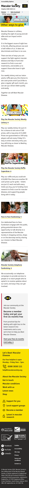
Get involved (15, 12)
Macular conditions (11, 384)
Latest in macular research (14, 415)
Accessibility (18, 448)
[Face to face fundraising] (14, 222)
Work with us (8, 387)
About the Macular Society (14, 376)
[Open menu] (25, 6)
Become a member (14, 410)
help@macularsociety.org (12, 370)
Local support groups (15, 405)
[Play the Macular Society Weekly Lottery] (14, 127)
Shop (5, 394)
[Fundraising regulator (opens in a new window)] (8, 429)
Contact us (18, 463)
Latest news (8, 391)
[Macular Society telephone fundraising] (14, 268)
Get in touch (8, 380)
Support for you (13, 401)
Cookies (17, 445)
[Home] (10, 7)
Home (3, 12)
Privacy (17, 455)
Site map (17, 452)
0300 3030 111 (11, 9)
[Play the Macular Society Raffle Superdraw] (14, 174)
